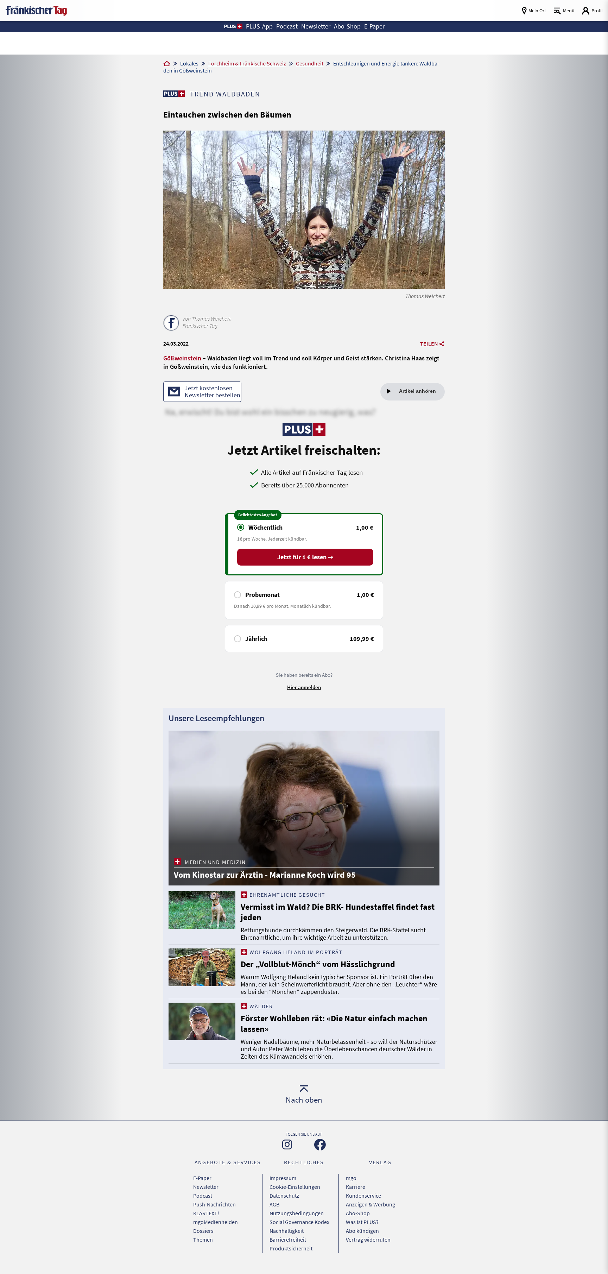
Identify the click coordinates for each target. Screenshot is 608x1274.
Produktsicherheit (291, 1248)
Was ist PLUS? (362, 1221)
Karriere (355, 1186)
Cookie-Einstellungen (295, 1186)
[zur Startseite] (36, 10)
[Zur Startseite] (166, 64)
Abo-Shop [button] (347, 26)
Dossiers (203, 1230)
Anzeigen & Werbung (370, 1204)
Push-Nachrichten (214, 1204)
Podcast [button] (287, 26)
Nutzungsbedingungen (297, 1213)
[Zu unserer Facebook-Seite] (320, 1145)
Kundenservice (363, 1195)
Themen (203, 1239)
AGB (274, 1204)
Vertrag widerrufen (368, 1239)
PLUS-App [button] (259, 26)
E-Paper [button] (374, 26)
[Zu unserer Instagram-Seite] (287, 1144)
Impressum (283, 1177)
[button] (232, 26)
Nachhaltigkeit (287, 1230)
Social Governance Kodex (299, 1221)
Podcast (202, 1195)
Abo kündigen (362, 1230)
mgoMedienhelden (215, 1221)
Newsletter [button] (315, 26)
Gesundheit (309, 63)
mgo (351, 1177)
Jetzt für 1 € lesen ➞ (305, 557)
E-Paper (202, 1177)
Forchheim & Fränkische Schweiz (247, 63)
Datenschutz (284, 1195)
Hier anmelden (304, 687)
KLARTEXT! (206, 1213)
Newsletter (205, 1186)
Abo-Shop (358, 1213)
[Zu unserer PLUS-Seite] (174, 93)
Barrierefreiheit (288, 1239)
